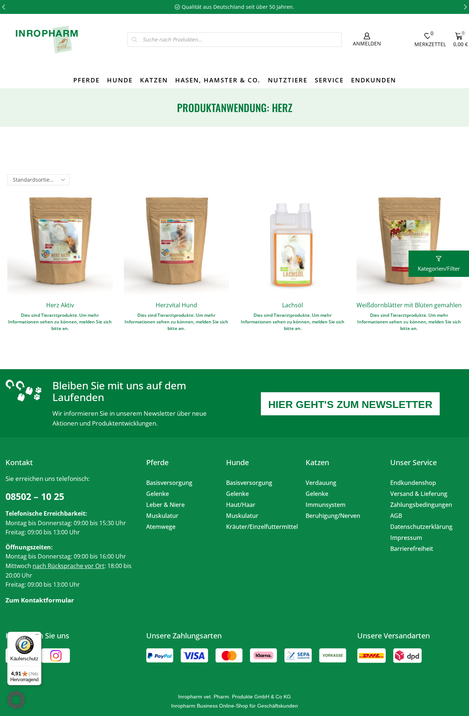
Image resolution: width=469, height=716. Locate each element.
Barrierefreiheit (411, 548)
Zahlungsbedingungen (421, 504)
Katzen (154, 80)
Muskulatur (162, 515)
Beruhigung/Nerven (333, 515)
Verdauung (321, 482)
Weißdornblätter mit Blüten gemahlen (409, 305)
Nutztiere (287, 80)
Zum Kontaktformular (39, 600)
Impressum (406, 537)
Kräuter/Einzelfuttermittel (260, 526)
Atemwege (161, 526)
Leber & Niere (165, 504)
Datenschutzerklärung (421, 526)
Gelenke (157, 493)
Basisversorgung (169, 482)
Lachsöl (292, 305)
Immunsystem (326, 504)
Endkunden (373, 80)
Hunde (120, 80)
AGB (396, 515)
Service (329, 80)
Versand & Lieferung (418, 493)
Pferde (86, 80)
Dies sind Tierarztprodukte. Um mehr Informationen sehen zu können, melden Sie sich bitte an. (60, 321)
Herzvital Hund (176, 305)
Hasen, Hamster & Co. (218, 80)
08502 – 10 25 (34, 496)
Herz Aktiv (60, 305)
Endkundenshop (413, 482)
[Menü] (37, 636)
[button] (3, 7)
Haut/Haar (240, 504)
